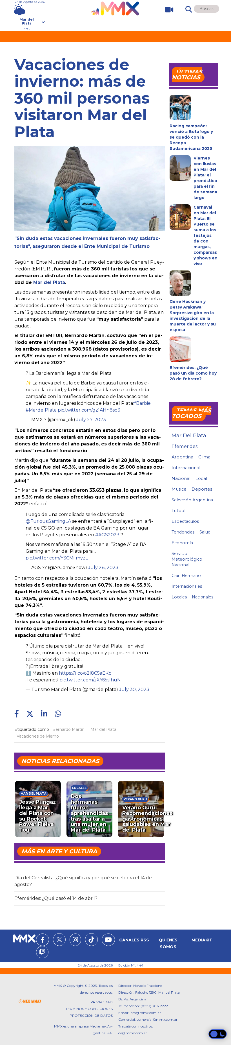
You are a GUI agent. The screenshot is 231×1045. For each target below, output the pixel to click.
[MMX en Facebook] (42, 940)
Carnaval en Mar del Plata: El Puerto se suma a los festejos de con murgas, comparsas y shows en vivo (205, 235)
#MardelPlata (41, 410)
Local (201, 478)
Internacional (186, 467)
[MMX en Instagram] (75, 940)
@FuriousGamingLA (48, 521)
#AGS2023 (107, 534)
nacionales (202, 597)
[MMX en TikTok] (91, 939)
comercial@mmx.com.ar (157, 1019)
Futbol (178, 510)
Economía (182, 542)
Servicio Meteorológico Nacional (187, 559)
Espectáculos (185, 521)
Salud (204, 532)
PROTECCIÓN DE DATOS (91, 1015)
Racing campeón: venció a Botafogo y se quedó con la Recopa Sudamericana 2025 (191, 137)
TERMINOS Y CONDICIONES (89, 1009)
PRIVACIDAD (101, 1002)
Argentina (182, 457)
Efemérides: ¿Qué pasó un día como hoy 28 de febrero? (193, 373)
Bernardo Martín (68, 729)
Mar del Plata (49, 282)
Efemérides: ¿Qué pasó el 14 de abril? (55, 898)
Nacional (181, 478)
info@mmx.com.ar (145, 1013)
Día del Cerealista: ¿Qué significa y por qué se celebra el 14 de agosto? (83, 881)
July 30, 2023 (134, 689)
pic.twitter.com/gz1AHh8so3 (89, 410)
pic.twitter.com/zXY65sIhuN (90, 680)
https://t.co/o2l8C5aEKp (85, 673)
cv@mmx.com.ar (132, 1033)
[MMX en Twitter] (59, 939)
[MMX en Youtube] (108, 940)
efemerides (184, 446)
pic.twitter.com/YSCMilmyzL (57, 558)
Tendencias (183, 532)
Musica (179, 489)
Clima (204, 457)
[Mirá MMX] (167, 10)
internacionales (187, 586)
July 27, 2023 (91, 419)
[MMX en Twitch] (42, 953)
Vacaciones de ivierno (38, 736)
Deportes (202, 489)
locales (179, 597)
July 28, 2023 (103, 567)
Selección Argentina (192, 499)
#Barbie (142, 403)
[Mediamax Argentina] (29, 1001)
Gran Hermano (186, 575)
